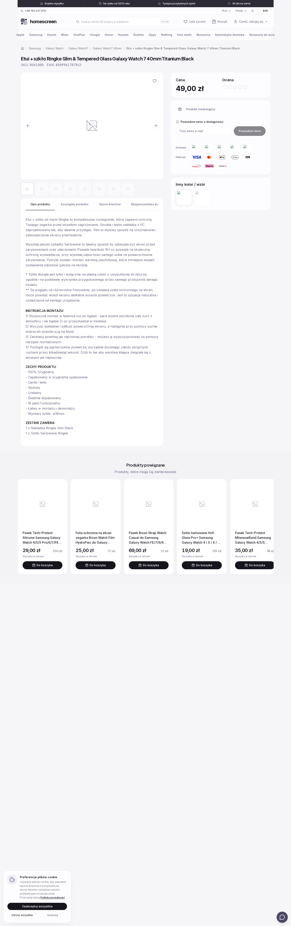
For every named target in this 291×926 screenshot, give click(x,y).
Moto (64, 34)
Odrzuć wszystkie (22, 914)
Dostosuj (52, 914)
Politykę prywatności (52, 897)
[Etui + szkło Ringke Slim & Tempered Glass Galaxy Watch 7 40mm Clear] (202, 198)
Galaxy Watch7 (78, 48)
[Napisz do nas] (282, 917)
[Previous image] (28, 126)
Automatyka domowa (229, 34)
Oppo (152, 34)
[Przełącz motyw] (252, 11)
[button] (92, 125)
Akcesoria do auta (262, 34)
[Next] (266, 527)
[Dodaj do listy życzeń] (154, 80)
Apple (20, 34)
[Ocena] (235, 86)
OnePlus (79, 34)
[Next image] (156, 126)
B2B (265, 10)
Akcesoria (203, 34)
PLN (224, 10)
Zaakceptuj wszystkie (37, 906)
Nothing (166, 34)
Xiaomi (51, 34)
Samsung (35, 34)
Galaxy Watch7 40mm (107, 48)
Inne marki (184, 34)
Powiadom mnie (250, 131)
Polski (239, 10)
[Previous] (25, 527)
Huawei (123, 34)
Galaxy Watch (55, 48)
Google (95, 34)
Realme (138, 34)
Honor (109, 34)
